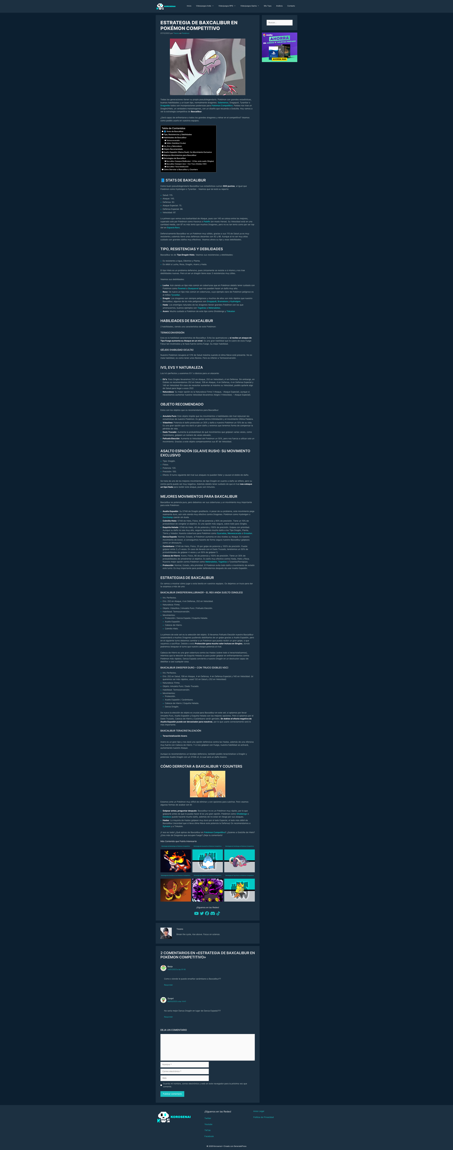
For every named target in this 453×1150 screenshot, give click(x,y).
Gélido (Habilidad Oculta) (176, 143)
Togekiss (201, 308)
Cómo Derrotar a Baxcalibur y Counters (181, 169)
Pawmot (182, 288)
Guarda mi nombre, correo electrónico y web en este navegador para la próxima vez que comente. (205, 1085)
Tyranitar (175, 295)
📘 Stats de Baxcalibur (173, 131)
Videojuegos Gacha (248, 6)
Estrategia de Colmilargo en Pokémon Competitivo (239, 846)
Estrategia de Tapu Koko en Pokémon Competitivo (239, 875)
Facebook (209, 1136)
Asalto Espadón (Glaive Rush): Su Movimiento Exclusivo (188, 152)
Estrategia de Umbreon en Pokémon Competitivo (207, 875)
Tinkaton (230, 311)
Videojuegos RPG (225, 6)
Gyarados (221, 533)
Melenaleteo (214, 308)
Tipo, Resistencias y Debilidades (178, 134)
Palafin (207, 221)
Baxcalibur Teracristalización (177, 167)
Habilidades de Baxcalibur (175, 137)
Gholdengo (242, 814)
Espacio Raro (173, 227)
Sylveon (166, 826)
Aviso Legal (258, 1111)
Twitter (207, 1118)
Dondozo (167, 817)
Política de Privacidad (263, 1117)
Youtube (208, 1124)
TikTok (207, 1130)
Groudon (248, 533)
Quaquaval (193, 288)
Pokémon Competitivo (222, 105)
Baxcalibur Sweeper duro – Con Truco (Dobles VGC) (186, 164)
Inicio (189, 6)
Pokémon (185, 33)
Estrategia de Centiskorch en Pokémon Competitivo (175, 875)
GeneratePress (240, 1146)
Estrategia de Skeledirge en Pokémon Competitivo (175, 846)
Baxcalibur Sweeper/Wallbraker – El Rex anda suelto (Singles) (190, 161)
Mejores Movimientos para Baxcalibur (180, 155)
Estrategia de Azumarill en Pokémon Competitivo (208, 846)
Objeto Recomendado (173, 149)
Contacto (291, 6)
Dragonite (165, 105)
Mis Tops (267, 6)
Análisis (279, 6)
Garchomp (168, 517)
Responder (168, 985)
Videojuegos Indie (203, 6)
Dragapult (211, 301)
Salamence (223, 102)
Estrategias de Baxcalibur (175, 158)
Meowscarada (234, 533)
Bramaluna (223, 301)
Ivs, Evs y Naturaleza (173, 146)
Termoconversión (173, 140)
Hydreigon (235, 301)
